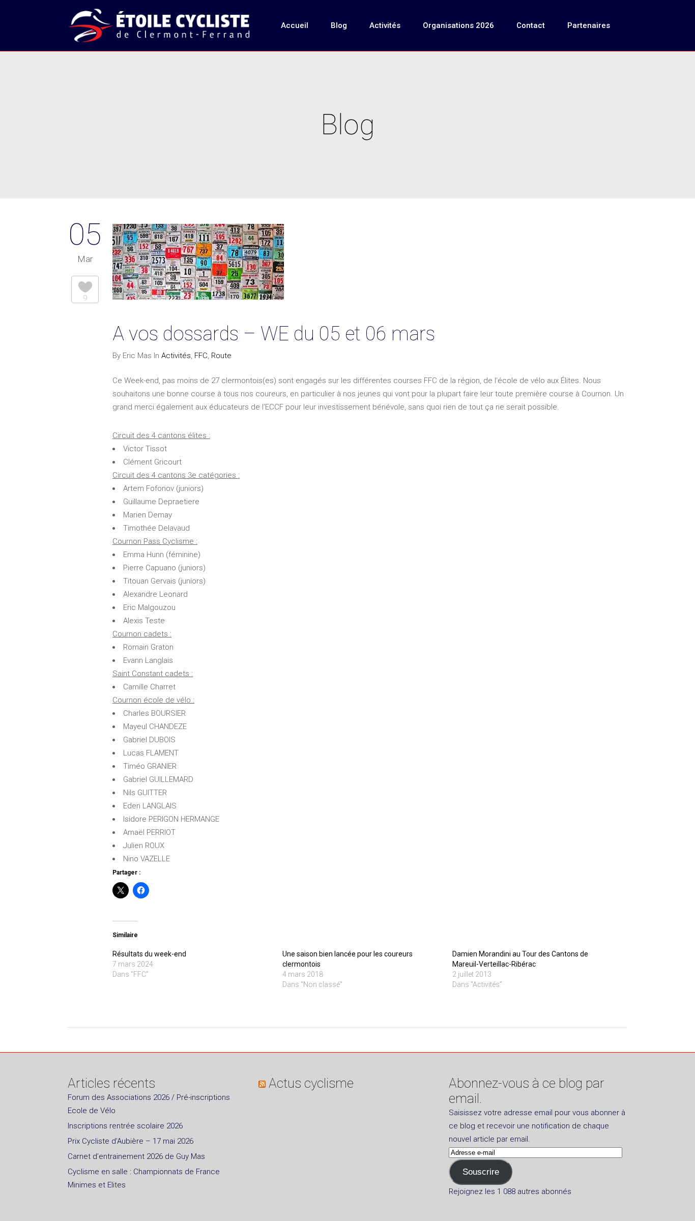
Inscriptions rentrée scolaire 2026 (125, 1125)
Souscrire (480, 1172)
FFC (201, 355)
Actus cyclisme (311, 1083)
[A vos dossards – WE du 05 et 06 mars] (198, 264)
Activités (176, 355)
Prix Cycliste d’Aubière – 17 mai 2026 (130, 1141)
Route (221, 355)
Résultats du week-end (149, 954)
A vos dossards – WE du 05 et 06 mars (273, 334)
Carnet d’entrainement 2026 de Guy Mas (136, 1156)
